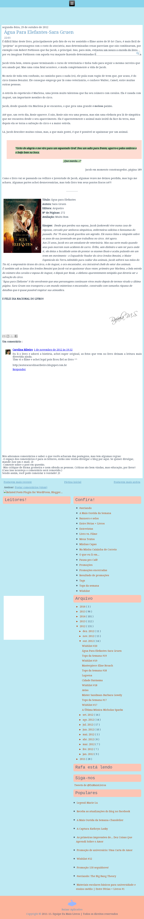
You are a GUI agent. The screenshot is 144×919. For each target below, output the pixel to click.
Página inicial (72, 482)
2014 (83, 616)
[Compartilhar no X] (12, 336)
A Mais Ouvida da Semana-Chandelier (100, 820)
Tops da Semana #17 (94, 700)
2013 (83, 621)
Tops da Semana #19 (94, 655)
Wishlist (84, 591)
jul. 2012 (88, 724)
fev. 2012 (88, 749)
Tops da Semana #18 (94, 670)
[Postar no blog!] (8, 336)
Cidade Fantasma (92, 680)
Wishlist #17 (89, 705)
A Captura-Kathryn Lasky (92, 828)
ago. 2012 (89, 719)
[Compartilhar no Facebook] (16, 336)
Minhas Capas (88, 544)
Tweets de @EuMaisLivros (90, 785)
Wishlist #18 (89, 685)
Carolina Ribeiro (23, 349)
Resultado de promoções (94, 575)
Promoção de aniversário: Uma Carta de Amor (105, 850)
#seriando (85, 508)
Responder (19, 369)
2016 (83, 606)
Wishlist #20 (89, 646)
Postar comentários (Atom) (31, 487)
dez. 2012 (89, 631)
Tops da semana (89, 585)
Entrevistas (86, 528)
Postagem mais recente (18, 482)
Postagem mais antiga (127, 482)
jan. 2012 (88, 754)
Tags (82, 580)
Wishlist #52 (84, 858)
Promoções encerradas (93, 570)
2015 (83, 611)
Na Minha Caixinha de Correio (98, 549)
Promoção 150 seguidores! (93, 867)
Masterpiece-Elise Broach (97, 665)
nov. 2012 (89, 636)
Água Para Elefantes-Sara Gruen (39, 32)
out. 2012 (88, 641)
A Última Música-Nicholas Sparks (102, 709)
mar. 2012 (89, 744)
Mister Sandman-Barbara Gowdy (102, 695)
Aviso (85, 690)
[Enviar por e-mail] (4, 336)
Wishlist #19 (89, 660)
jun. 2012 (89, 729)
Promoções (86, 565)
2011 (83, 759)
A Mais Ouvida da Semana (95, 513)
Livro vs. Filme (88, 533)
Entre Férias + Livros (92, 523)
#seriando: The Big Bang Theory (96, 876)
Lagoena (87, 675)
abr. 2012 (89, 739)
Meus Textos (87, 539)
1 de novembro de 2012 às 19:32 (53, 349)
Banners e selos (89, 518)
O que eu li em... (89, 554)
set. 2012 (88, 714)
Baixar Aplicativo (72, 909)
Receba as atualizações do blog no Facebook (103, 811)
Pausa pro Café (88, 559)
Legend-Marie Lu (87, 802)
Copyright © (33, 914)
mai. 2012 (89, 734)
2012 (83, 626)
